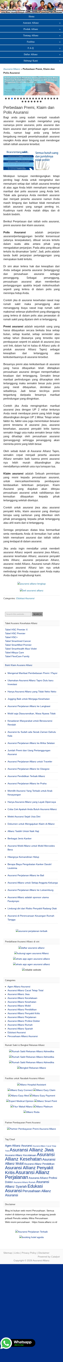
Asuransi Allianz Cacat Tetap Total (25, 990)
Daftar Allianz (42, 54)
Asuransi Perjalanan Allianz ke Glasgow (28, 769)
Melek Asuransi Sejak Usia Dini (24, 816)
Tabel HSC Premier (15, 633)
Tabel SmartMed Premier (18, 645)
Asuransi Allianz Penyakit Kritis (24, 1013)
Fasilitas (44, 41)
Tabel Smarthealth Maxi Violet (21, 648)
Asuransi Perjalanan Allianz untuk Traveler (30, 761)
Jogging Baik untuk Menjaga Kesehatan (29, 699)
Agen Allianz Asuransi (19, 986)
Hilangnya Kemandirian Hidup (23, 857)
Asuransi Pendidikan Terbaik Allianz (26, 776)
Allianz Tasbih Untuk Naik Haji (23, 831)
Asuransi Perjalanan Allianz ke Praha (27, 783)
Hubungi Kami (42, 60)
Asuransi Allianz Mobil (19, 1005)
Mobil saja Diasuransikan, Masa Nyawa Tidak (32, 713)
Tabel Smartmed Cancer (18, 641)
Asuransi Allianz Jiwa (19, 994)
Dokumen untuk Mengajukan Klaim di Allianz (31, 824)
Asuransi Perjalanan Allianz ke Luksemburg (30, 890)
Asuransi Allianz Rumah (20, 1024)
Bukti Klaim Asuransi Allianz (18, 665)
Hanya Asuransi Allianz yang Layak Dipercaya (32, 802)
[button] (31, 85)
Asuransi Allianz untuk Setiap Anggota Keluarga (33, 882)
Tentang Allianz (42, 35)
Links (17, 1252)
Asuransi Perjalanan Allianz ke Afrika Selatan (31, 743)
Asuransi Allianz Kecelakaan (22, 998)
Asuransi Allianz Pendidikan (22, 1009)
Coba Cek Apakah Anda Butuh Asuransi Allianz (32, 809)
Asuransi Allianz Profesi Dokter (24, 1021)
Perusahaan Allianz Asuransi (23, 1036)
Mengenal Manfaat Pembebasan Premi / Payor (32, 673)
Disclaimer (43, 1252)
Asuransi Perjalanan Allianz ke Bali (26, 875)
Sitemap (7, 1252)
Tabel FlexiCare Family (17, 656)
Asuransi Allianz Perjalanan (22, 1017)
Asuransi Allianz (31, 6)
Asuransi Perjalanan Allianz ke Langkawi (29, 706)
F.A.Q (44, 48)
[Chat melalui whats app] (31, 590)
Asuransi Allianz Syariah (20, 1028)
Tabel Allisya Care (14, 652)
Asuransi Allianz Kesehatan (22, 1002)
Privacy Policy (29, 1252)
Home (31, 16)
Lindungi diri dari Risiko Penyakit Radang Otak (32, 908)
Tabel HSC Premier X (16, 629)
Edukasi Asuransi (25, 598)
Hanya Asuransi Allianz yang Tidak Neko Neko (32, 691)
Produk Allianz (42, 29)
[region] (31, 89)
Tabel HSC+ (11, 637)
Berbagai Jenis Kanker (20, 838)
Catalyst (55, 1256)
